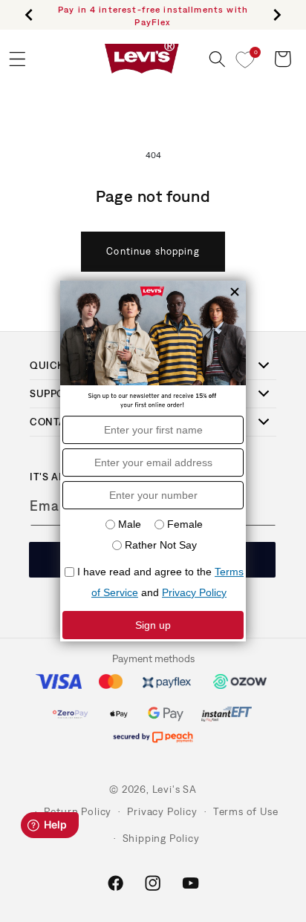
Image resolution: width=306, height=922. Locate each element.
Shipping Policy (161, 838)
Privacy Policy (162, 811)
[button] (217, 59)
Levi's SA (174, 789)
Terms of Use (246, 811)
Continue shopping (153, 251)
